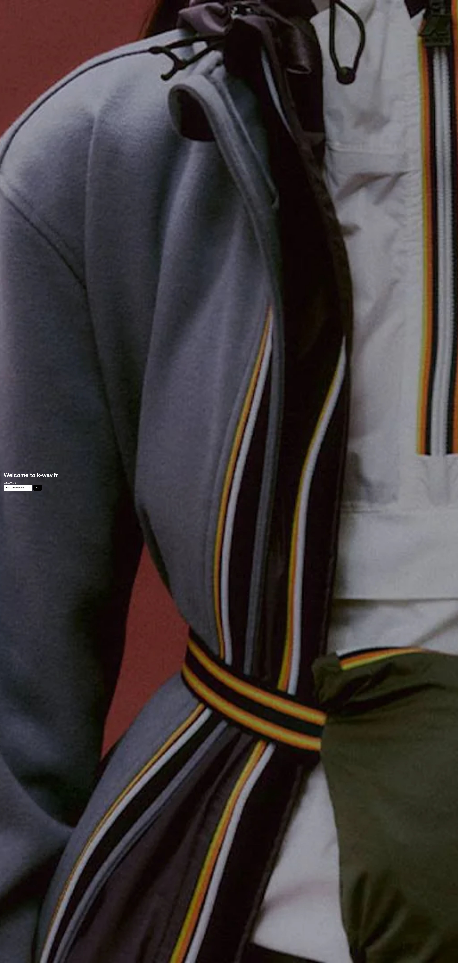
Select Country (11, 483)
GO (37, 488)
